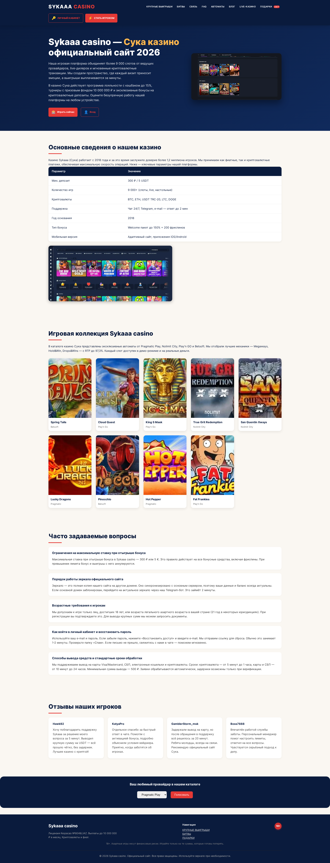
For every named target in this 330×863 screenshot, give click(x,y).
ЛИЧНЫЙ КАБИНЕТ (66, 18)
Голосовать (181, 794)
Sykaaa (71, 7)
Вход (90, 112)
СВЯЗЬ (193, 6)
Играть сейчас (63, 112)
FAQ (204, 6)
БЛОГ (232, 6)
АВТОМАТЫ (217, 6)
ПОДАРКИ (269, 6)
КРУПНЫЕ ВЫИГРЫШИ (159, 6)
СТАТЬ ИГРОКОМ (101, 18)
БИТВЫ (181, 6)
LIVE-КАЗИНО (248, 6)
